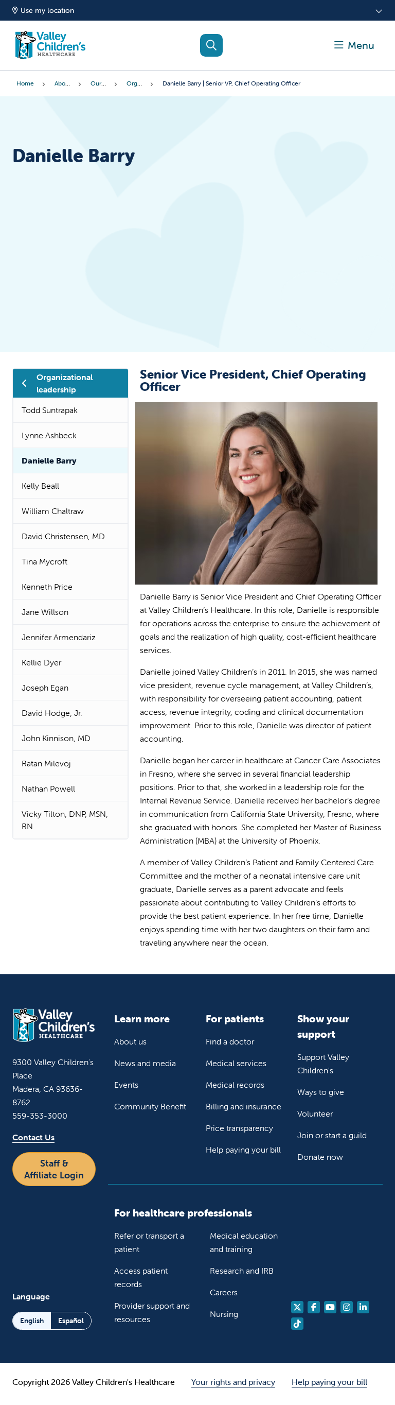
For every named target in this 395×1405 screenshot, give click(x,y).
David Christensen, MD (63, 536)
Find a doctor (230, 1041)
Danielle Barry (49, 460)
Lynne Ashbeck (49, 435)
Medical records (235, 1085)
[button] (354, 45)
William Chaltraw (53, 511)
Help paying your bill (243, 1149)
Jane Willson (45, 612)
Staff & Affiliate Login (54, 1169)
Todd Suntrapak (50, 410)
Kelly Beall (40, 486)
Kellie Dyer (41, 662)
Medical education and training (244, 1242)
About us (130, 1041)
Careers (224, 1292)
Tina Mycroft (44, 561)
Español (71, 1320)
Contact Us (33, 1137)
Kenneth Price (47, 586)
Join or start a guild (332, 1135)
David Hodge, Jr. (52, 713)
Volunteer (315, 1113)
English (32, 1320)
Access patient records (141, 1277)
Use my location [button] (47, 10)
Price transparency (239, 1128)
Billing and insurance (243, 1106)
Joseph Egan (45, 687)
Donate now (320, 1157)
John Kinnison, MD (56, 738)
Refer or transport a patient (149, 1242)
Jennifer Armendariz (59, 637)
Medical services (236, 1063)
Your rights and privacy (233, 1382)
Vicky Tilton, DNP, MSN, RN (65, 820)
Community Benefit (150, 1106)
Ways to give (320, 1092)
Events (126, 1085)
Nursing (224, 1314)
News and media (145, 1063)
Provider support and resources (152, 1312)
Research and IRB (242, 1270)
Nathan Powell (48, 788)
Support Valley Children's (323, 1063)
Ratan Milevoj (46, 763)
